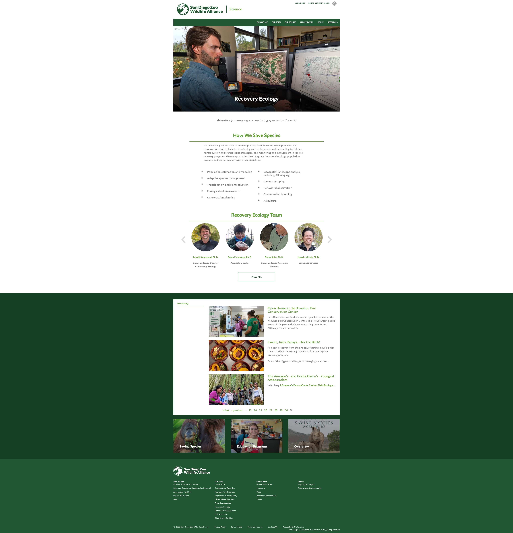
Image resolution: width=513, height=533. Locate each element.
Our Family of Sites (322, 3)
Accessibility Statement (293, 527)
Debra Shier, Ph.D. (274, 257)
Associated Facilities (182, 492)
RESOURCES (333, 22)
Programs (260, 446)
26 (265, 410)
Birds (258, 492)
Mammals (260, 488)
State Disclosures (255, 527)
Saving (184, 446)
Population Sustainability (226, 495)
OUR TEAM (276, 22)
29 (281, 410)
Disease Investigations (224, 499)
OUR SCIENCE (290, 22)
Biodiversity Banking (224, 518)
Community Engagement (225, 510)
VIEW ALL (256, 276)
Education (244, 446)
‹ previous (237, 410)
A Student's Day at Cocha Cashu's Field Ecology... (307, 385)
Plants (259, 499)
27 (270, 410)
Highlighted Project (306, 484)
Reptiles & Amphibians (266, 495)
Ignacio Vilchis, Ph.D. (308, 257)
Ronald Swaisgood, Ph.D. (205, 257)
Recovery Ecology (222, 507)
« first (226, 410)
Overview (301, 446)
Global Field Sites (181, 495)
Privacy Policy (220, 527)
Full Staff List (221, 514)
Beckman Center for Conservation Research (192, 488)
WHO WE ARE (262, 22)
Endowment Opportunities (309, 488)
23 (250, 410)
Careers (311, 3)
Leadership (220, 484)
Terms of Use (236, 527)
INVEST (321, 22)
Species (195, 446)
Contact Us (272, 527)
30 (286, 410)
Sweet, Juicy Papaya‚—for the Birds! (294, 342)
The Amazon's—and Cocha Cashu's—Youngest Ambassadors (301, 377)
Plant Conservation (223, 503)
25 (260, 410)
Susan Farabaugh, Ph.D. (240, 257)
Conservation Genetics (225, 488)
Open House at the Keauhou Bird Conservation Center (292, 309)
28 (276, 410)
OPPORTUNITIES (306, 22)
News (175, 499)
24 (255, 410)
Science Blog (300, 3)
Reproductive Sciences (225, 492)
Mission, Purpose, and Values (186, 484)
